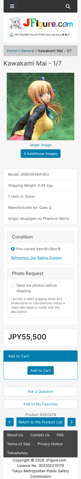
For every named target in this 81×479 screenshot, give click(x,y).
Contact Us (40, 435)
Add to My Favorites (40, 404)
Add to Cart (40, 370)
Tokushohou (17, 453)
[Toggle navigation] (12, 6)
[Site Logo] (40, 23)
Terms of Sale (18, 444)
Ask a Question (40, 391)
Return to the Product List (40, 422)
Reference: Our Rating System (36, 257)
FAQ (60, 435)
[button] (68, 6)
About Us (15, 435)
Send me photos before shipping (36, 288)
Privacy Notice (50, 444)
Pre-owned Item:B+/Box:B (38, 249)
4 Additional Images (41, 153)
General (27, 50)
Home (12, 50)
